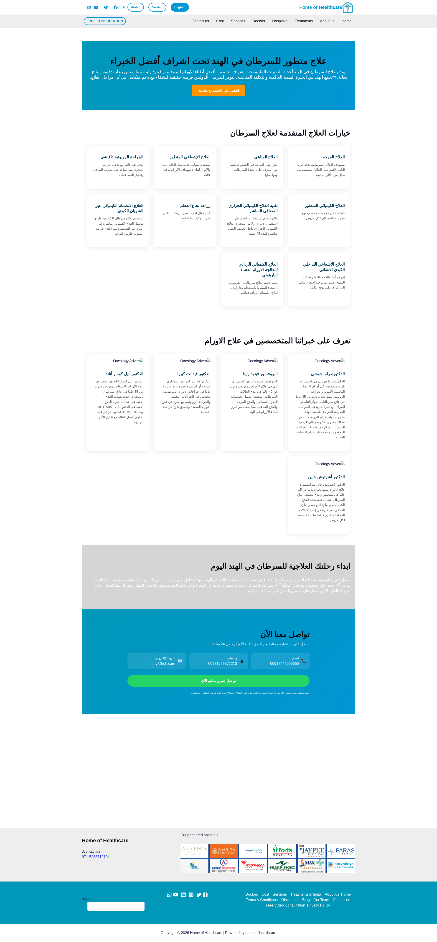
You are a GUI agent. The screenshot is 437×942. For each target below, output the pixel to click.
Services (238, 21)
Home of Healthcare (320, 7)
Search (87, 899)
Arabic (135, 7)
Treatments (304, 21)
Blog (306, 900)
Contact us (200, 21)
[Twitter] (106, 7)
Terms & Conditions (262, 900)
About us (327, 21)
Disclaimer (290, 900)
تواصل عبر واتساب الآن (218, 681)
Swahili (157, 7)
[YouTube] (96, 7)
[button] (105, 21)
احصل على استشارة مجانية (218, 90)
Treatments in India (305, 894)
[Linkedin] (89, 7)
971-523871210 (95, 857)
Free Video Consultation (285, 905)
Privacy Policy (318, 905)
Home (346, 21)
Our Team (321, 900)
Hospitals (279, 21)
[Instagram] (123, 7)
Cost (220, 21)
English (179, 7)
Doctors (258, 21)
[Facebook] (116, 7)
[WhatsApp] (169, 894)
